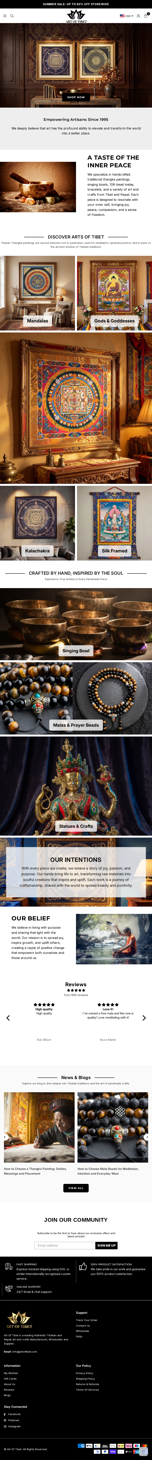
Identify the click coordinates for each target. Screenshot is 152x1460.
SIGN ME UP (106, 1245)
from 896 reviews (76, 995)
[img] (76, 990)
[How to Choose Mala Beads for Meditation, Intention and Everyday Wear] (113, 1127)
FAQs (79, 1336)
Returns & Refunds (87, 1384)
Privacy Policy (84, 1373)
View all (76, 1188)
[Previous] (5, 1137)
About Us (9, 1384)
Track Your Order (87, 1320)
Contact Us (83, 1325)
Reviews (9, 1389)
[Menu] (4, 16)
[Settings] (138, 15)
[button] (145, 15)
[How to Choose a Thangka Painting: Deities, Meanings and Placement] (39, 1127)
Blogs (7, 1395)
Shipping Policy (85, 1378)
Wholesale (82, 1330)
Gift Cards (10, 1378)
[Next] (147, 1137)
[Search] (11, 16)
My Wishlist (11, 1373)
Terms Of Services (87, 1389)
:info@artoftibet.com (24, 1351)
